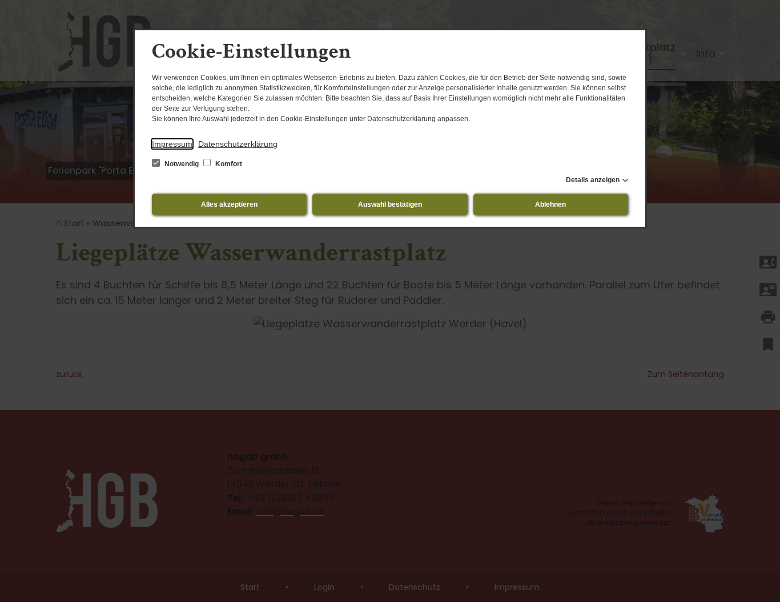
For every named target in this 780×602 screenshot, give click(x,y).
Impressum (172, 144)
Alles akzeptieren (229, 204)
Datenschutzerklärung (238, 144)
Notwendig (181, 164)
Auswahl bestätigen (390, 204)
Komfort (228, 164)
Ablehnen (550, 204)
